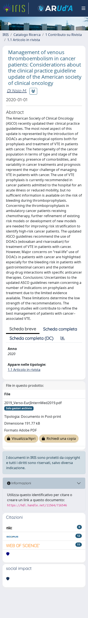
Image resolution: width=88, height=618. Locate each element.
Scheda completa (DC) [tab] (31, 338)
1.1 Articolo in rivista (23, 39)
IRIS (6, 34)
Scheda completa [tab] (60, 329)
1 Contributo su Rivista (63, 34)
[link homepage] (16, 8)
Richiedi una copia (60, 438)
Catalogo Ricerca (27, 34)
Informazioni (20, 483)
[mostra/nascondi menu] (83, 8)
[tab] (63, 338)
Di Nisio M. (17, 90)
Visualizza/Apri (22, 438)
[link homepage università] (55, 8)
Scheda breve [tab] (22, 328)
